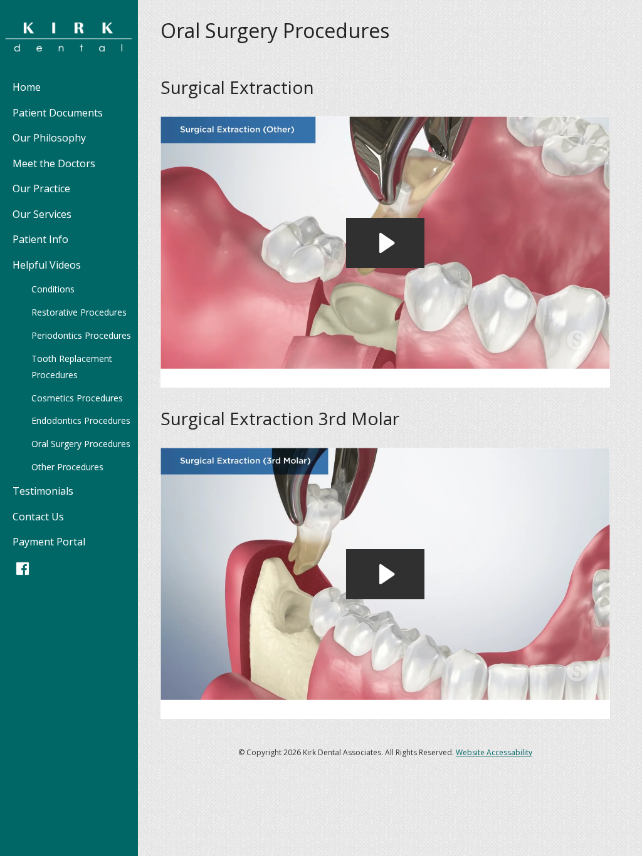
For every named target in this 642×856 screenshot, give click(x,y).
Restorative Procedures (79, 312)
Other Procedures (67, 467)
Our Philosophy (49, 138)
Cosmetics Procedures (77, 398)
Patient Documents (58, 113)
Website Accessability (494, 752)
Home (27, 87)
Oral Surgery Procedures (80, 444)
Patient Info (40, 239)
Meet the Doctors (54, 163)
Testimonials (43, 491)
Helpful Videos (47, 265)
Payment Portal (49, 542)
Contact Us (38, 516)
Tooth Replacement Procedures (71, 367)
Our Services (42, 214)
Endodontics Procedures (80, 420)
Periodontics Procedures (81, 335)
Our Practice (41, 188)
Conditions (53, 289)
